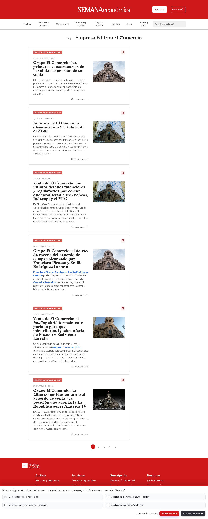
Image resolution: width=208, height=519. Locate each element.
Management (62, 24)
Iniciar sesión (178, 10)
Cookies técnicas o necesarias (23, 497)
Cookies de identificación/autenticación (130, 497)
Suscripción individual (122, 480)
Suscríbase (160, 10)
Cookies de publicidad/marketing (127, 505)
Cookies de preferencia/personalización (28, 505)
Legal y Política (99, 24)
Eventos (116, 24)
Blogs (129, 24)
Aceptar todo (169, 514)
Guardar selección (193, 514)
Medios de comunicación (47, 52)
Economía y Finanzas (80, 24)
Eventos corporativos (84, 480)
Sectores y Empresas (44, 24)
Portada (27, 24)
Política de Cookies (147, 513)
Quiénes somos (155, 480)
